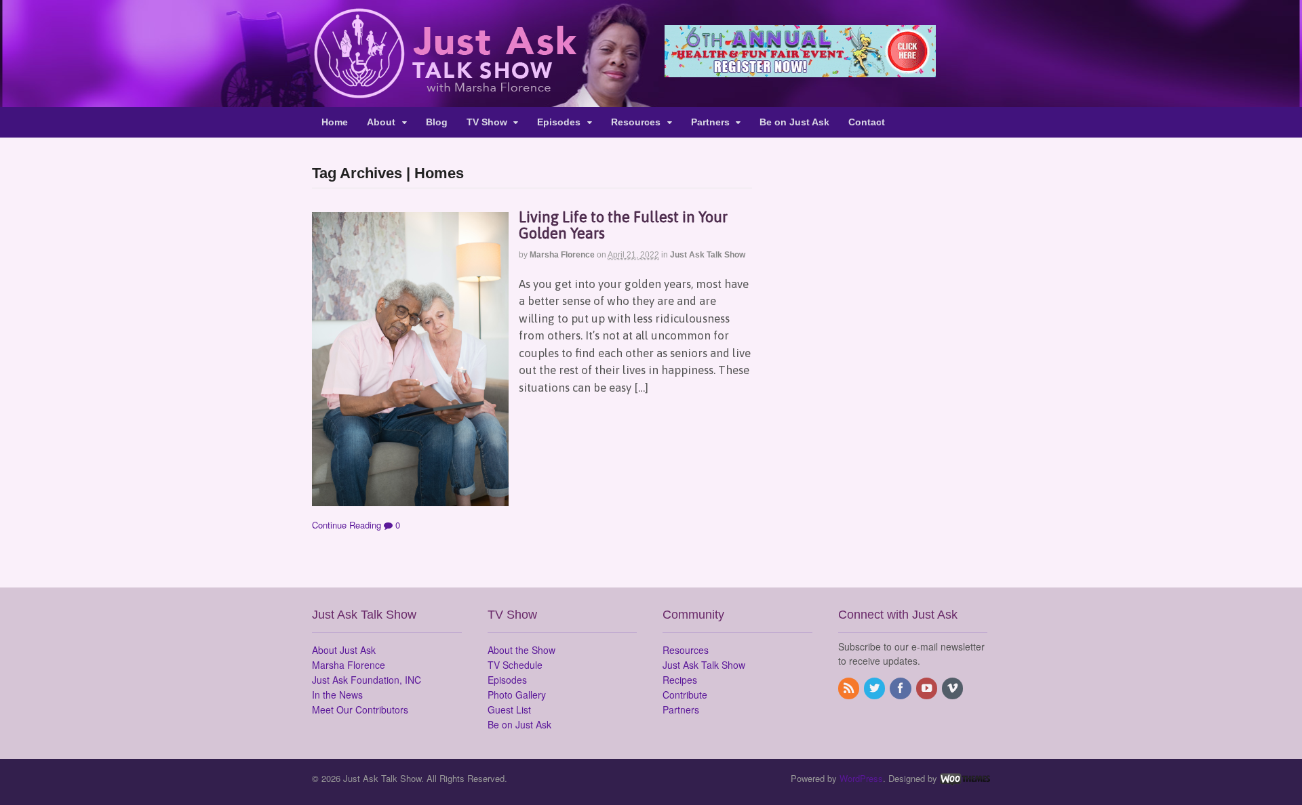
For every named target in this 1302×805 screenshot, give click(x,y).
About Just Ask (344, 650)
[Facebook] (901, 688)
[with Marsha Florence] (444, 91)
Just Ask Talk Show (707, 255)
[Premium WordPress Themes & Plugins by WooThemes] (965, 778)
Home (334, 122)
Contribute (685, 694)
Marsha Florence (562, 255)
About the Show (521, 650)
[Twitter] (875, 688)
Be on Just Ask (794, 122)
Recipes (680, 679)
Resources (635, 122)
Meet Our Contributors (360, 709)
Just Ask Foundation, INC (366, 679)
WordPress (861, 778)
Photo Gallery (517, 694)
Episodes (558, 122)
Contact (866, 122)
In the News (337, 694)
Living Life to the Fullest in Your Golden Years (623, 225)
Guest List (509, 709)
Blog (437, 122)
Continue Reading (346, 524)
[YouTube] (927, 688)
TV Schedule (515, 665)
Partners (710, 122)
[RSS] (849, 688)
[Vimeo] (953, 688)
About (381, 122)
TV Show (487, 122)
